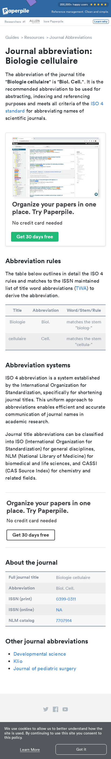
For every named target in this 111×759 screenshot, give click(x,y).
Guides (12, 37)
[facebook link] (55, 710)
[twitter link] (46, 710)
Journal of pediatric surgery (44, 668)
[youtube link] (65, 710)
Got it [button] (81, 749)
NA (59, 609)
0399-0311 (66, 599)
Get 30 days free (34, 236)
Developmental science (39, 654)
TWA (81, 288)
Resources (34, 37)
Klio (17, 661)
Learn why (100, 21)
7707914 (64, 620)
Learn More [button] (30, 749)
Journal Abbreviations (71, 37)
